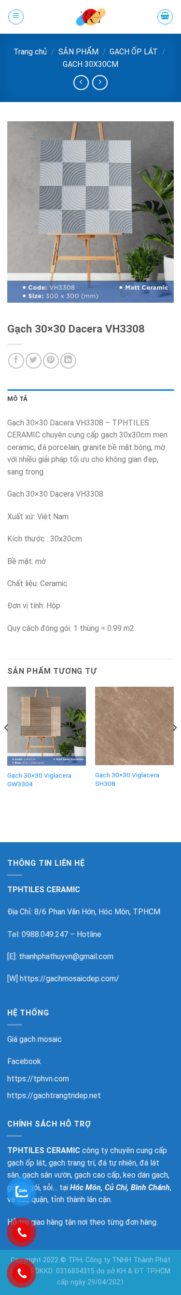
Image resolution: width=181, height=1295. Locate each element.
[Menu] (16, 17)
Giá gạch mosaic (34, 1039)
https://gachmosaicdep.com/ (69, 978)
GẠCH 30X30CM (90, 64)
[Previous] (7, 747)
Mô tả (17, 398)
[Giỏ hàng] (165, 17)
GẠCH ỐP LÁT (134, 51)
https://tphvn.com (38, 1078)
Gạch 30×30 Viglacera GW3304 (39, 779)
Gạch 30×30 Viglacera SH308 (127, 779)
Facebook (24, 1061)
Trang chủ (30, 51)
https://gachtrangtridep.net (54, 1095)
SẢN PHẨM (78, 51)
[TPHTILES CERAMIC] (90, 17)
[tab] (90, 399)
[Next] (174, 747)
